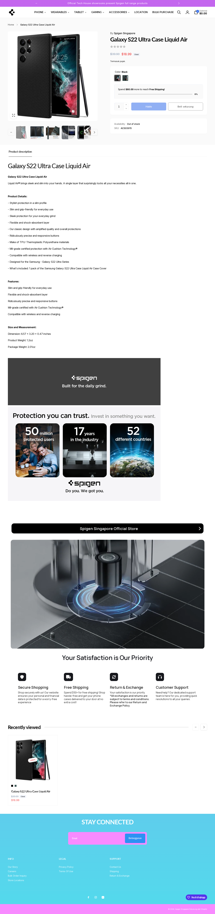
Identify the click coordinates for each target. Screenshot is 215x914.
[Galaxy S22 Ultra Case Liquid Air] (32, 775)
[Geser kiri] (36, 3)
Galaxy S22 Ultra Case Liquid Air (30, 791)
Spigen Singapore (122, 33)
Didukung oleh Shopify (198, 909)
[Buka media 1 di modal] (53, 76)
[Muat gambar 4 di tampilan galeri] (52, 132)
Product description (20, 151)
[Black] (117, 78)
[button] (178, 12)
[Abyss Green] (125, 78)
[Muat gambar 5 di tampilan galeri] (68, 132)
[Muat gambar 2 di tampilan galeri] (37, 132)
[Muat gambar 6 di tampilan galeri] (84, 132)
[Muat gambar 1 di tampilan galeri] (21, 132)
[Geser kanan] (178, 3)
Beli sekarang (185, 106)
